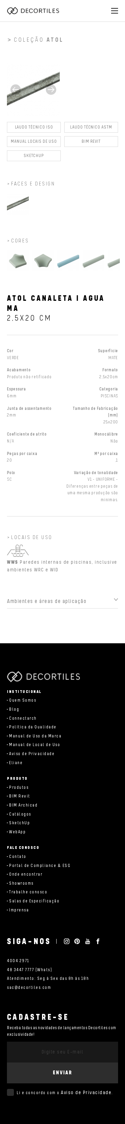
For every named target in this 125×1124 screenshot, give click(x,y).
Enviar (62, 1072)
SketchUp (19, 823)
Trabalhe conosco (28, 892)
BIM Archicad (23, 805)
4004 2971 (18, 961)
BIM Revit (91, 141)
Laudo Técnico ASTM (91, 127)
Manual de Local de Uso (34, 744)
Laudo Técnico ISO (34, 127)
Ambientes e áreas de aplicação (46, 601)
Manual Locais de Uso (34, 141)
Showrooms (21, 883)
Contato (17, 856)
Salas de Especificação (34, 901)
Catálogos (20, 814)
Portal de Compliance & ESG (39, 865)
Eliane (16, 763)
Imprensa (19, 910)
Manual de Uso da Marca (35, 736)
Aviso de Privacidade (32, 754)
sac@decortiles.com (29, 987)
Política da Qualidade (33, 727)
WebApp (17, 832)
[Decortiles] (33, 11)
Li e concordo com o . (65, 1093)
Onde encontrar (25, 874)
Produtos (18, 787)
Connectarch (23, 718)
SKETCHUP (34, 155)
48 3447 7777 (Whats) (29, 970)
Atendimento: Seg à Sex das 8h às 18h (48, 978)
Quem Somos (22, 700)
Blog (14, 709)
